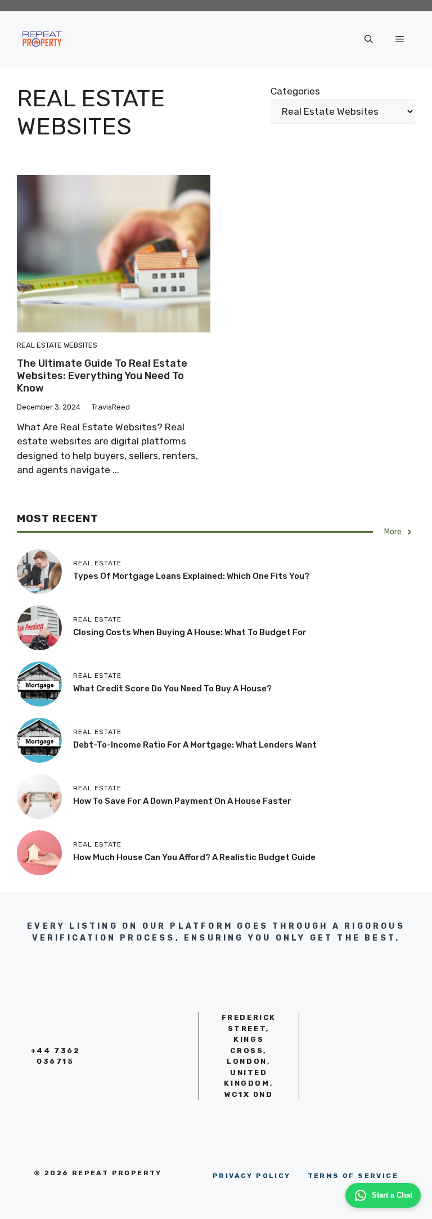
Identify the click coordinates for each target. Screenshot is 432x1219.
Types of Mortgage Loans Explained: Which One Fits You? (191, 576)
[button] (368, 39)
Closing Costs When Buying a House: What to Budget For (190, 632)
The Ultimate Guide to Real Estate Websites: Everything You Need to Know (102, 375)
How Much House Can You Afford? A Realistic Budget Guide (194, 857)
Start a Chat (392, 1195)
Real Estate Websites (57, 345)
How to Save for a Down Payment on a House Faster (182, 801)
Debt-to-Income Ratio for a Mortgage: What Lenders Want (195, 745)
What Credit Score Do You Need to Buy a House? (172, 688)
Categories (295, 91)
